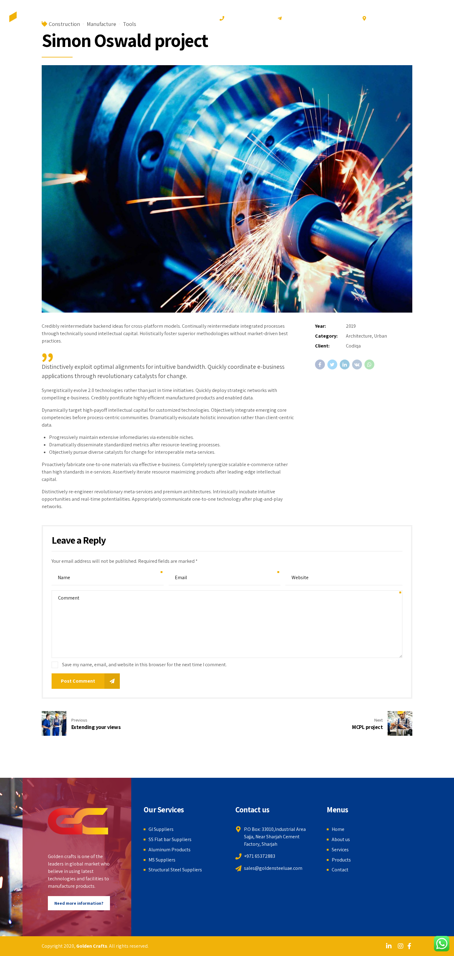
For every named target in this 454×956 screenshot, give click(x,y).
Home (303, 55)
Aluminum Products (170, 849)
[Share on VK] (357, 364)
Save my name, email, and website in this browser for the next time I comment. (144, 664)
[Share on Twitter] (332, 364)
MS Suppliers (162, 860)
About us (332, 55)
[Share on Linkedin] (345, 364)
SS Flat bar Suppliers (170, 839)
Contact (429, 55)
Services (365, 55)
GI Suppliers (161, 829)
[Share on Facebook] (320, 364)
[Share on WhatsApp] (369, 364)
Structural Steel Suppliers (175, 869)
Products (397, 55)
